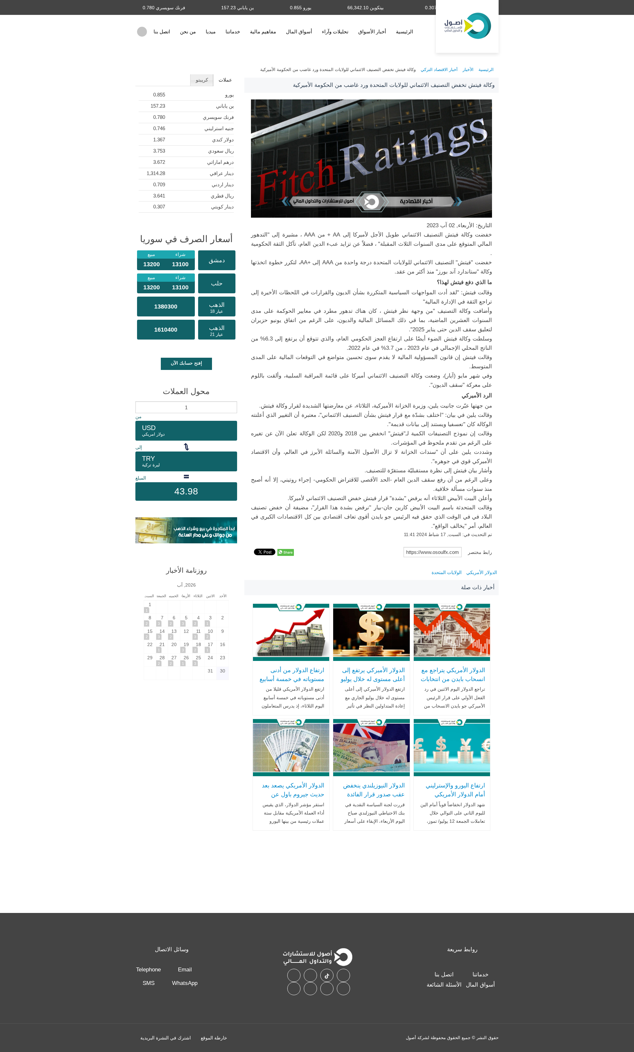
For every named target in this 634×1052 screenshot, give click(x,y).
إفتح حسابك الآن (186, 363)
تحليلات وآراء (335, 31)
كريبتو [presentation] (202, 80)
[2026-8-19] (186, 646)
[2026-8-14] (162, 633)
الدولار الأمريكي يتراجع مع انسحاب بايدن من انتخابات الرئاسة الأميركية (453, 679)
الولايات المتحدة (447, 572)
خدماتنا (233, 31)
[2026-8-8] (150, 620)
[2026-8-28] (162, 660)
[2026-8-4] (198, 620)
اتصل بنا (162, 31)
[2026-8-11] (198, 633)
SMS (149, 983)
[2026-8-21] (162, 646)
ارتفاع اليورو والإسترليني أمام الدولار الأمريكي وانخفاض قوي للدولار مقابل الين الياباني (455, 798)
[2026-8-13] (174, 633)
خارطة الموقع (214, 1037)
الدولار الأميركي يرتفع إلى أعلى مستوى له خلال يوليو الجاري (373, 679)
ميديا (211, 31)
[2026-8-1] (150, 606)
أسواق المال (299, 31)
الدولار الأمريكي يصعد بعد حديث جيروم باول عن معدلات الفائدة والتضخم (293, 794)
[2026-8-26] (186, 660)
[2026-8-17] (211, 646)
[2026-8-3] (211, 620)
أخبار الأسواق (372, 31)
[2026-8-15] (150, 633)
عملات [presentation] (225, 80)
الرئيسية (404, 31)
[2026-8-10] (211, 633)
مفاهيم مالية (263, 31)
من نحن (188, 31)
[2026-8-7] (162, 620)
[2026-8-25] (198, 660)
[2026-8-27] (174, 660)
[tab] (225, 80)
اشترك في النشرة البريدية (165, 1037)
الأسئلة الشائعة (444, 985)
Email (185, 969)
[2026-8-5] (186, 620)
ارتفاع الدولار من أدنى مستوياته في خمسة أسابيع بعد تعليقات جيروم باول (292, 679)
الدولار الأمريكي (481, 572)
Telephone (148, 969)
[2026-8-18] (198, 646)
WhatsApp (184, 983)
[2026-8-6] (174, 620)
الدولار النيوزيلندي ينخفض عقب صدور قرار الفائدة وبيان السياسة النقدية (374, 794)
